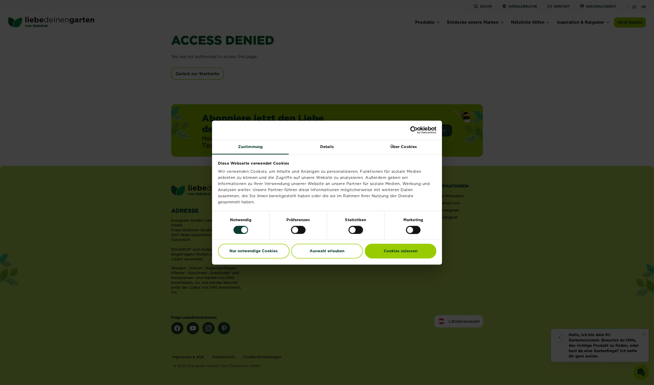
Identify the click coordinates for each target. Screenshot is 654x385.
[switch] (298, 230)
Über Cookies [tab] (403, 146)
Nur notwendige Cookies (253, 251)
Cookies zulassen (400, 251)
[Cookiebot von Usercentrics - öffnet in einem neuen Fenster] (414, 130)
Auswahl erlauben (327, 251)
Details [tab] (327, 146)
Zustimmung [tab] (250, 146)
